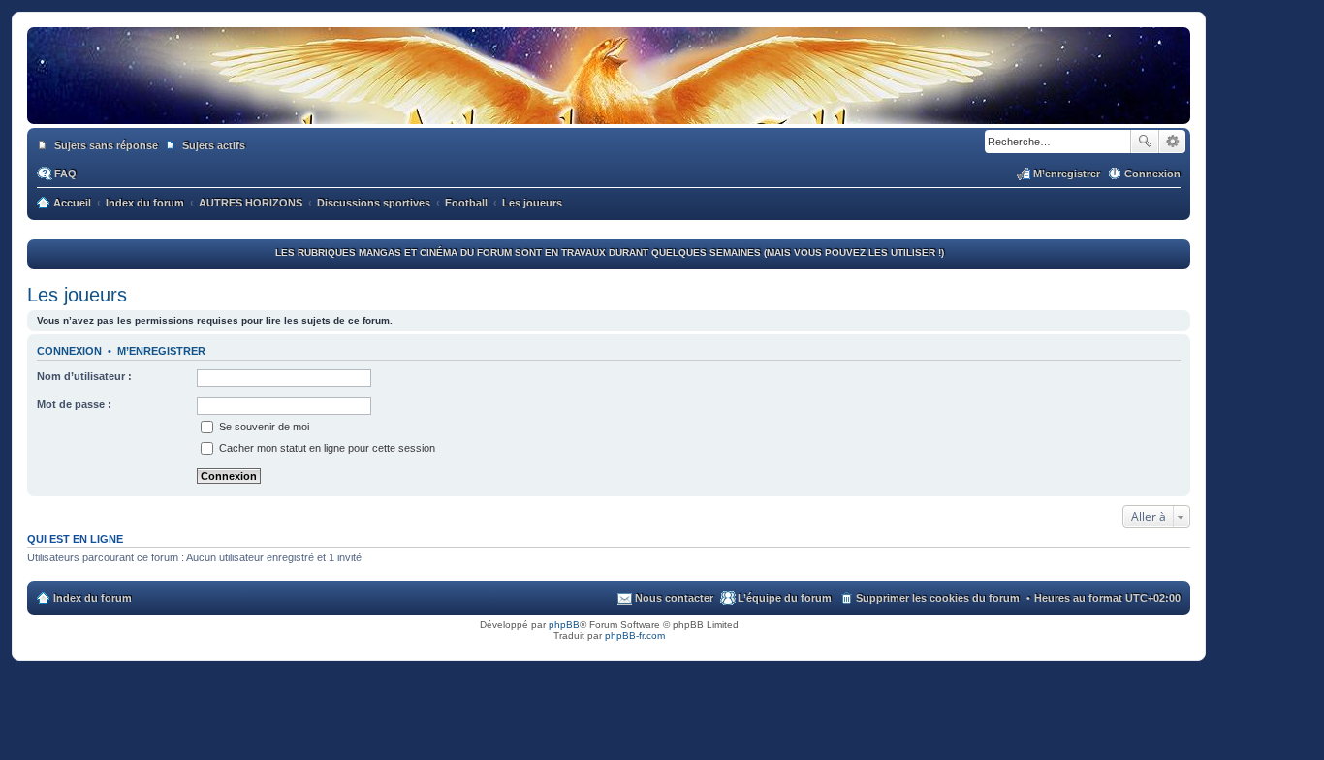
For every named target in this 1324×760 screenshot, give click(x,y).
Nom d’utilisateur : (84, 376)
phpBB (564, 624)
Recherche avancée (1172, 141)
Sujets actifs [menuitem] (213, 145)
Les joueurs (77, 294)
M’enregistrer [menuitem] (1066, 173)
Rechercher (1144, 141)
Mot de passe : (74, 404)
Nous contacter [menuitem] (674, 598)
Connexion (69, 351)
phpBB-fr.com (635, 635)
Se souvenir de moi (262, 426)
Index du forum (92, 598)
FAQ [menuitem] (65, 173)
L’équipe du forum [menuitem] (785, 598)
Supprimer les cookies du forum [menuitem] (938, 598)
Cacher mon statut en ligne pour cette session (325, 448)
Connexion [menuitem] (1152, 173)
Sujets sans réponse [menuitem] (106, 145)
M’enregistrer (161, 351)
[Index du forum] (608, 104)
